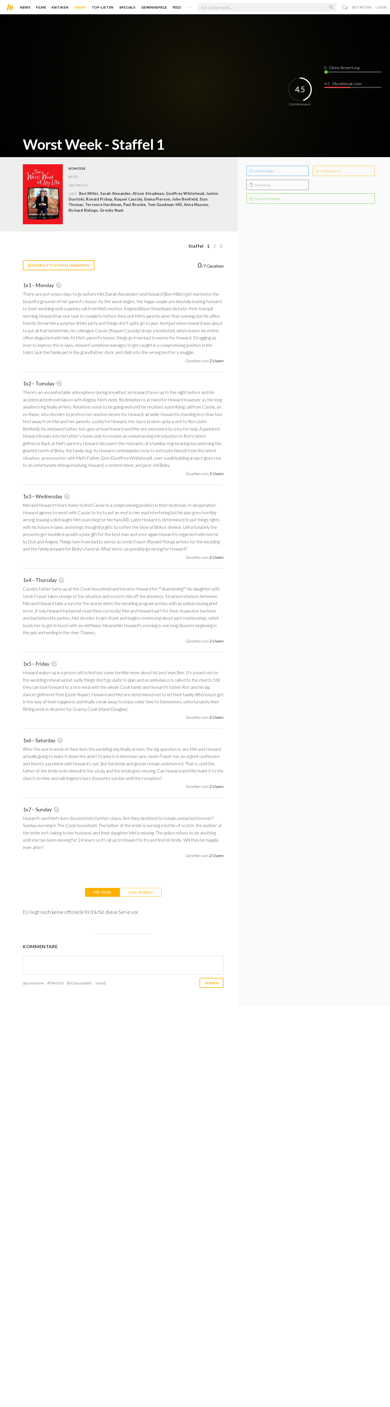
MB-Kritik (102, 892)
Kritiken (60, 7)
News (25, 7)
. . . (189, 6)
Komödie (77, 168)
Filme (41, 7)
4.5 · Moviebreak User (343, 83)
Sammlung (262, 185)
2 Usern (217, 360)
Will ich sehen (264, 171)
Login (381, 7)
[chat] (345, 7)
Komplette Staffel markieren (60, 265)
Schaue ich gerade (267, 199)
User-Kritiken (140, 892)
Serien (80, 7)
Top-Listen (103, 7)
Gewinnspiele (154, 7)
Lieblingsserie (330, 171)
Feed (177, 7)
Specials (127, 7)
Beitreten (361, 7)
